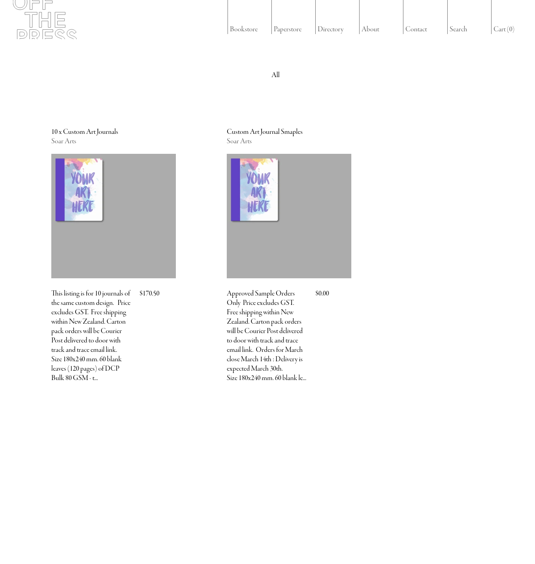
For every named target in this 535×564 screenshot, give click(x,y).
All (275, 75)
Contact (416, 29)
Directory (330, 29)
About (370, 29)
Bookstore (244, 29)
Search (458, 29)
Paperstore (288, 29)
